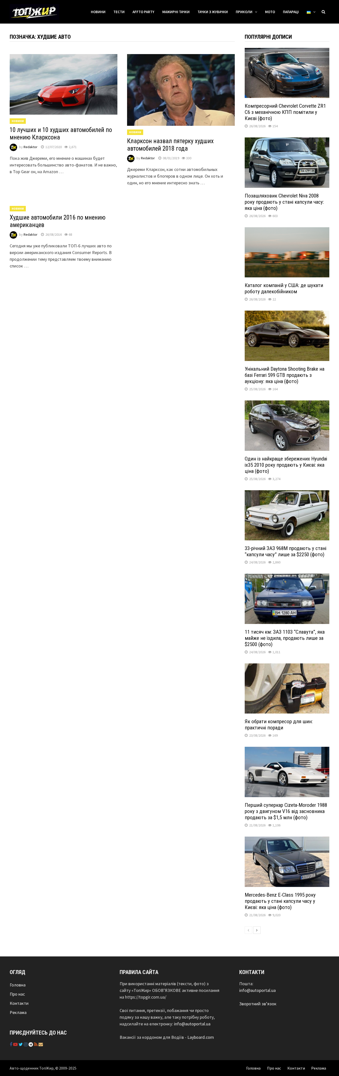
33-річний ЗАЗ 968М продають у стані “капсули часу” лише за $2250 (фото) (285, 551)
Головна (18, 985)
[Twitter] (21, 1044)
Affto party (143, 11)
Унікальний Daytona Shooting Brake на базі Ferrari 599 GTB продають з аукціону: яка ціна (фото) (284, 375)
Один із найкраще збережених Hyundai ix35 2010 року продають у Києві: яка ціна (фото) (286, 465)
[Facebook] (11, 1044)
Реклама (18, 1012)
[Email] (40, 1044)
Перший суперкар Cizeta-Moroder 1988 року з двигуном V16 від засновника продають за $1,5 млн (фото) (286, 811)
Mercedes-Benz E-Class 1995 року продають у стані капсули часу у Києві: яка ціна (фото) (280, 901)
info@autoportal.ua (192, 1024)
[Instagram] (26, 1044)
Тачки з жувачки (213, 11)
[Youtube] (16, 1044)
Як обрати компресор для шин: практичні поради (279, 724)
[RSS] (36, 1044)
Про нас (17, 994)
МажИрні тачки (176, 11)
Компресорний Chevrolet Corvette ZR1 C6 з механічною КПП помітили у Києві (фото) (285, 112)
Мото (270, 11)
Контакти (19, 1003)
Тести (119, 11)
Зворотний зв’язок (257, 1004)
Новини (98, 11)
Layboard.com (200, 1037)
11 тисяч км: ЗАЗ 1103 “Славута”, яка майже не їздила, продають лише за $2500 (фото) (285, 638)
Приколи (244, 11)
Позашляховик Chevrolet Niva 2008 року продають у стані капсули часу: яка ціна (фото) (284, 202)
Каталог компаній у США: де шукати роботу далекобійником (284, 288)
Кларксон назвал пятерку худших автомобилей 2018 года (170, 144)
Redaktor (30, 147)
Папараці (291, 11)
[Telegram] (31, 1044)
